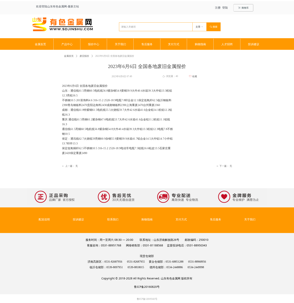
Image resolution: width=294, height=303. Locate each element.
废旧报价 (84, 56)
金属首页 (69, 56)
